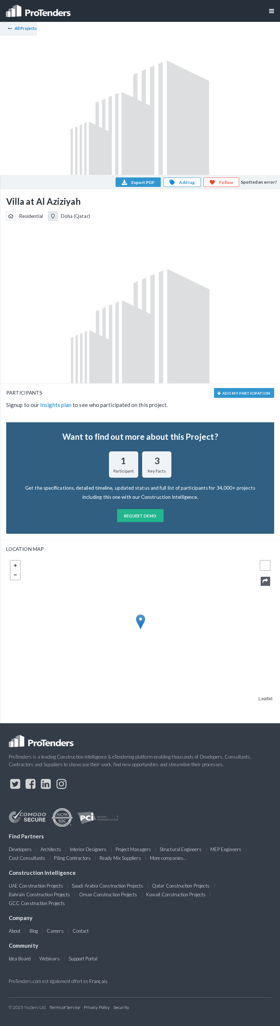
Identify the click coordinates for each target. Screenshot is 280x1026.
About (14, 931)
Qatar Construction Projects (181, 886)
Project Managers (133, 849)
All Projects (26, 28)
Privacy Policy (97, 1007)
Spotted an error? (259, 182)
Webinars (49, 959)
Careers (55, 931)
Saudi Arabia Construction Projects (107, 886)
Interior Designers (88, 849)
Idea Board (20, 959)
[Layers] (265, 565)
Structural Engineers (181, 849)
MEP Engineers (225, 849)
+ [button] (15, 565)
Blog (34, 931)
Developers (20, 849)
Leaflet (265, 698)
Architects (50, 849)
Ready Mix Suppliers (120, 858)
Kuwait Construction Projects (176, 894)
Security (121, 1007)
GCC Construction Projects (37, 903)
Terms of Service (64, 1007)
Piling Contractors (72, 858)
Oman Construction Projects (108, 894)
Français (98, 981)
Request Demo (140, 515)
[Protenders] (39, 8)
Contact (81, 931)
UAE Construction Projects (36, 886)
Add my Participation (246, 393)
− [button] (15, 575)
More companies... (168, 858)
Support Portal (83, 959)
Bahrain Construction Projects (39, 894)
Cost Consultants (27, 858)
